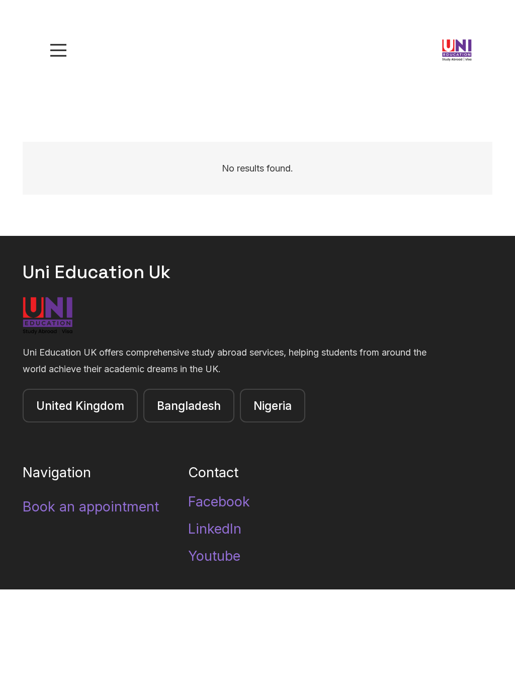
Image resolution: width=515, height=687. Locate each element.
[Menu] (58, 50)
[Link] (457, 50)
